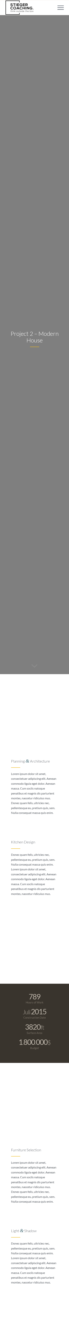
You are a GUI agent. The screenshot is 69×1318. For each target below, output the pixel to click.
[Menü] (59, 7)
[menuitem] (59, 7)
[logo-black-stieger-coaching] (28, 7)
